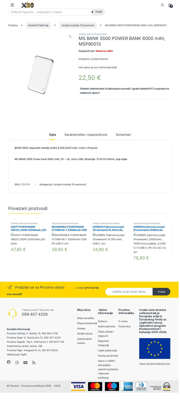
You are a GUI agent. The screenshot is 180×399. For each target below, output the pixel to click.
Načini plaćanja (106, 326)
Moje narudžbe (85, 318)
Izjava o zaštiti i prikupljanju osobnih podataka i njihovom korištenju (108, 369)
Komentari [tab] (123, 134)
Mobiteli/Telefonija (38, 25)
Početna (13, 25)
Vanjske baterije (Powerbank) (77, 25)
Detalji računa (84, 333)
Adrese (81, 328)
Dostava (102, 321)
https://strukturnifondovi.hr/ (154, 363)
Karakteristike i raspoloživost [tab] (86, 134)
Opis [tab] (52, 134)
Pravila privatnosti (108, 355)
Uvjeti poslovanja (107, 350)
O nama (122, 321)
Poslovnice (124, 326)
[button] (70, 36)
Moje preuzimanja (87, 323)
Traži (98, 11)
